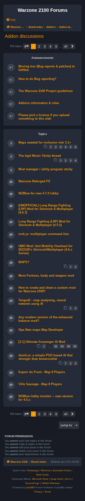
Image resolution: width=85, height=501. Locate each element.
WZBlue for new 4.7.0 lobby (38, 193)
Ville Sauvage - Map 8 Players (40, 384)
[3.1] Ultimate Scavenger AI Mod (41, 342)
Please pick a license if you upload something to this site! (43, 116)
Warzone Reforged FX (34, 181)
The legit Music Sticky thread (39, 155)
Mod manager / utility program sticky (45, 169)
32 (55, 346)
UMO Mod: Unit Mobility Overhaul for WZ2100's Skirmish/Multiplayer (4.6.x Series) (45, 249)
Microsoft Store (40, 479)
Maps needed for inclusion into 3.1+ (44, 142)
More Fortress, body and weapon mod (46, 275)
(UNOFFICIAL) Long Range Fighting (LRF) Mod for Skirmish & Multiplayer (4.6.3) (45, 209)
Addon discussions (24, 36)
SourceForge (32, 483)
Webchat (46, 470)
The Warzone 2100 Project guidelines (45, 91)
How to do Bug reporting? (37, 79)
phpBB (30, 487)
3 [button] (45, 46)
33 (62, 346)
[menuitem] (11, 20)
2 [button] (39, 46)
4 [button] (50, 46)
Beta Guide (42, 474)
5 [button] (56, 46)
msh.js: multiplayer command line (43, 234)
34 (68, 346)
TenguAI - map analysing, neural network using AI (42, 301)
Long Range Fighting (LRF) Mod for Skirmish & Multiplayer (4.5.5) (44, 223)
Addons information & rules (38, 103)
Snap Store (57, 479)
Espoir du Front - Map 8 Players (41, 372)
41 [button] (66, 46)
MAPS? (23, 262)
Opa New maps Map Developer (40, 329)
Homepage (33, 470)
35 (74, 346)
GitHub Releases (51, 483)
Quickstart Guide (62, 470)
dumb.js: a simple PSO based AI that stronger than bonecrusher (45, 357)
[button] (26, 46)
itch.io (68, 479)
